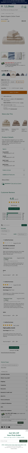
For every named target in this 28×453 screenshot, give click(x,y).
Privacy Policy (14, 448)
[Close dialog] (26, 430)
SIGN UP (23, 441)
